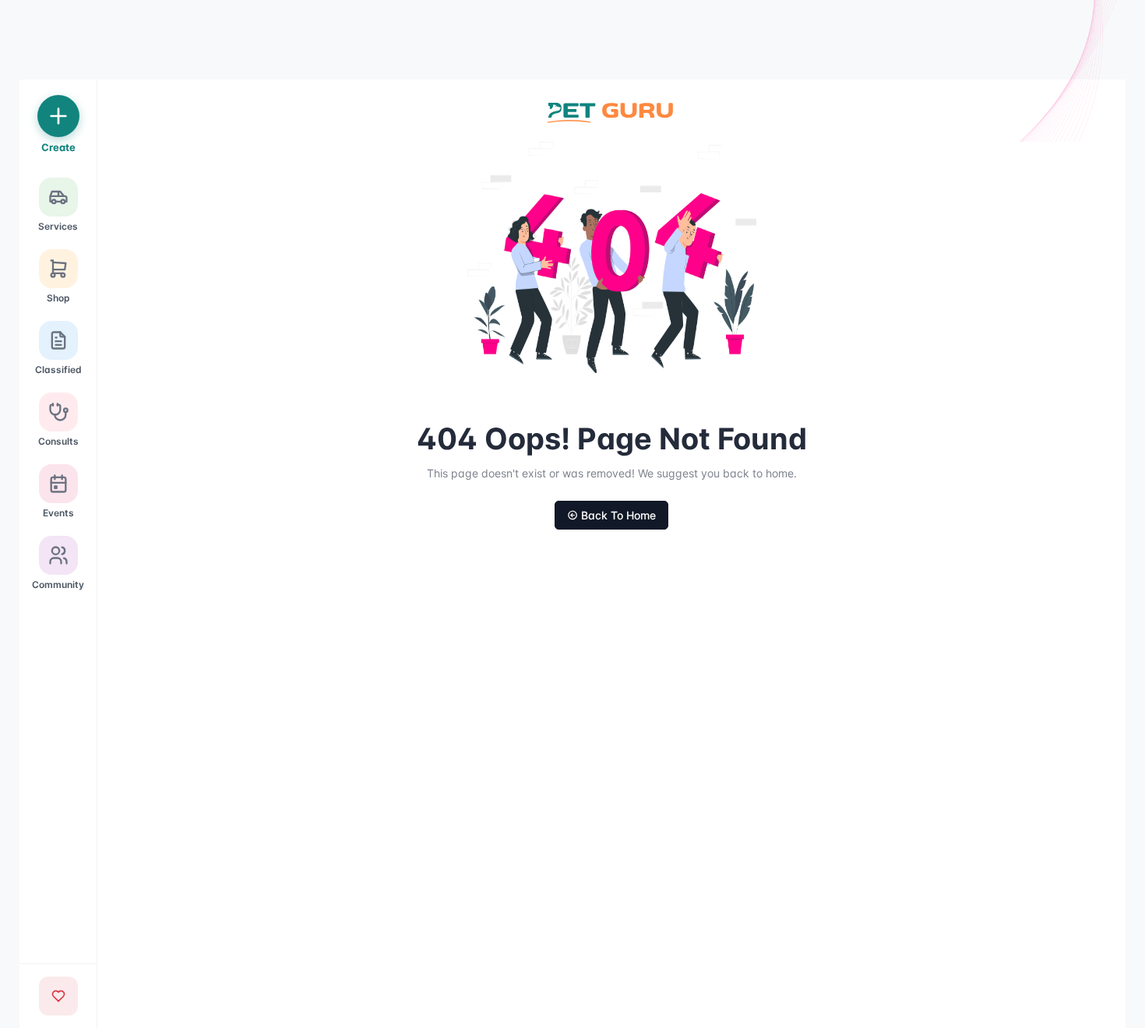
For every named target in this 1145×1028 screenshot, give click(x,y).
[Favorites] (58, 996)
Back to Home (618, 515)
